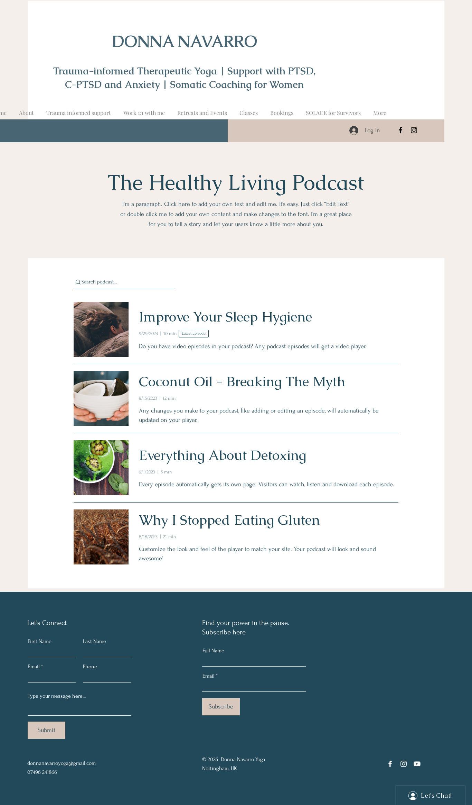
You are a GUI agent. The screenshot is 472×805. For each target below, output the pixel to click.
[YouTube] (417, 764)
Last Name (94, 641)
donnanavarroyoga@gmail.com (61, 763)
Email (34, 666)
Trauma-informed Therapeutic (123, 71)
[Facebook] (400, 130)
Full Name (213, 650)
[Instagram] (414, 130)
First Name (39, 641)
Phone (90, 666)
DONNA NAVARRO (184, 41)
